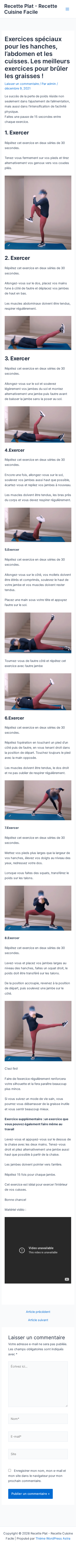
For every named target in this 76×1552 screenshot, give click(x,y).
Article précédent (38, 1311)
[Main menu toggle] (67, 9)
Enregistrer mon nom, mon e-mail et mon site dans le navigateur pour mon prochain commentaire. (37, 1476)
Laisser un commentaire (22, 84)
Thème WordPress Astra (52, 1538)
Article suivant (38, 1320)
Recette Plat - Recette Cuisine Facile (30, 9)
